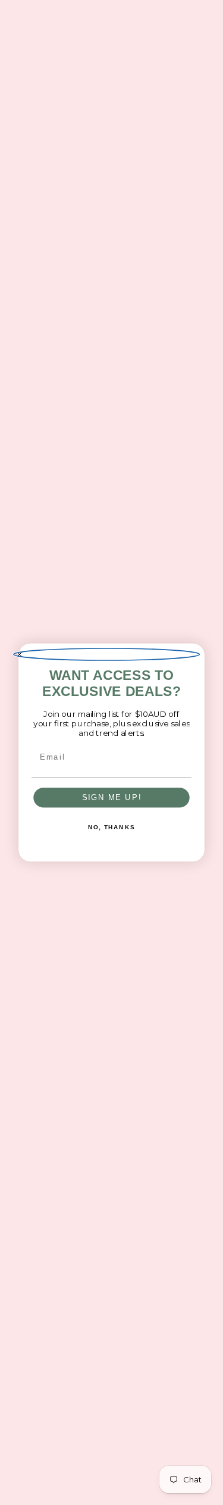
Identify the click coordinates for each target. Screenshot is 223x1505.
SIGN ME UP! (112, 797)
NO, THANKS (111, 827)
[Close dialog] (107, 654)
